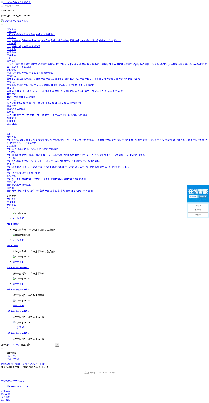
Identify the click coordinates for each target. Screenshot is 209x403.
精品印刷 (11, 164)
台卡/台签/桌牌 (29, 143)
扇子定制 (16, 179)
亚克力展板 (15, 143)
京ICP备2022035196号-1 (13, 381)
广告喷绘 (11, 152)
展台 (94, 140)
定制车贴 (11, 146)
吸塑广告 (11, 170)
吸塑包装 (35, 173)
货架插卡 (79, 167)
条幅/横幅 (75, 155)
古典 (62, 190)
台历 (19, 167)
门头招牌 (133, 155)
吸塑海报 (16, 173)
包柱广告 (84, 155)
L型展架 (133, 140)
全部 (9, 40)
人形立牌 (76, 140)
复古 (52, 190)
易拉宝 (39, 140)
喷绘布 (141, 155)
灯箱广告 (45, 155)
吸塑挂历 (26, 173)
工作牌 (108, 167)
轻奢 (73, 190)
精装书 (93, 167)
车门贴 (30, 149)
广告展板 (94, 155)
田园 (47, 190)
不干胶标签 (76, 161)
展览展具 (11, 137)
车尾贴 (37, 149)
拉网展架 (109, 140)
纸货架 (141, 140)
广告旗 (15, 140)
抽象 (67, 190)
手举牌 (100, 140)
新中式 (25, 190)
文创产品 (11, 176)
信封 (87, 167)
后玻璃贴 (53, 149)
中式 (37, 190)
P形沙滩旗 (170, 140)
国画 (90, 190)
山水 (57, 190)
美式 (42, 190)
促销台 (68, 140)
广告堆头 (159, 140)
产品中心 (11, 202)
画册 (14, 167)
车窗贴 (22, 149)
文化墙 (103, 155)
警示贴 (67, 161)
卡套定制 (55, 179)
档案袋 (60, 167)
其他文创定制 (79, 179)
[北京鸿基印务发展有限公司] (104, 2)
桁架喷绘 (23, 155)
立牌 (84, 140)
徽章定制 (26, 179)
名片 (29, 167)
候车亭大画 (34, 155)
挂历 (24, 167)
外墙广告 (123, 155)
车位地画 (43, 161)
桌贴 (36, 161)
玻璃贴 (25, 161)
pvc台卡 (116, 167)
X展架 (22, 140)
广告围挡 (55, 155)
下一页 (17, 344)
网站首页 (11, 28)
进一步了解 (18, 218)
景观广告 (11, 181)
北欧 (19, 190)
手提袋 (46, 167)
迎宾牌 (125, 140)
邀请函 (100, 167)
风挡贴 (45, 149)
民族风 (79, 190)
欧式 (32, 190)
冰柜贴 (59, 161)
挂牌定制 (35, 179)
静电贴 (52, 161)
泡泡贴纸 (95, 161)
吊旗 (89, 140)
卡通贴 (86, 161)
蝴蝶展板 (149, 140)
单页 (40, 167)
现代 (14, 190)
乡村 (85, 190)
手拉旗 (193, 140)
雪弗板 (15, 155)
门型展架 (47, 140)
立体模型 (125, 167)
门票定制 (45, 179)
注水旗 (117, 140)
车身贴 (15, 149)
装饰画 (10, 187)
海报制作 (64, 155)
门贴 (31, 161)
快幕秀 (179, 140)
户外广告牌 (112, 155)
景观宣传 (16, 184)
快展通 (186, 140)
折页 (34, 167)
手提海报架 (58, 140)
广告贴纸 (11, 158)
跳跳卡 (53, 167)
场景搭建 (26, 184)
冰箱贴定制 (66, 179)
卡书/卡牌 (70, 167)
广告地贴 (16, 161)
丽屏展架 (30, 140)
